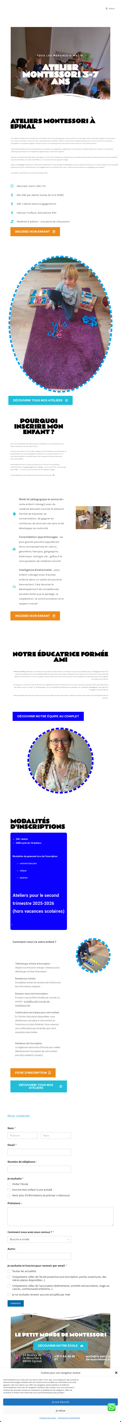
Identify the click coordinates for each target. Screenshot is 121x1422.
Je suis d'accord (60, 1401)
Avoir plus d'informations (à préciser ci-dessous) (41, 1195)
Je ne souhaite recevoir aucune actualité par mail (41, 1294)
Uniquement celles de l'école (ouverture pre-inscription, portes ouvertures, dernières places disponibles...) (59, 1278)
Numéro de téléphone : (22, 1161)
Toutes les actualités (24, 1271)
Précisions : (15, 1203)
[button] (116, 1372)
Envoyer (15, 1303)
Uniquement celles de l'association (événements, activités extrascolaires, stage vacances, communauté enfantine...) (61, 1287)
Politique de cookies (48, 1418)
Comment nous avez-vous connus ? (31, 1232)
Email (12, 1145)
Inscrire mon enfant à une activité (32, 1189)
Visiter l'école (20, 1184)
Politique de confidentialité (69, 1418)
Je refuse (60, 1410)
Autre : (12, 1248)
